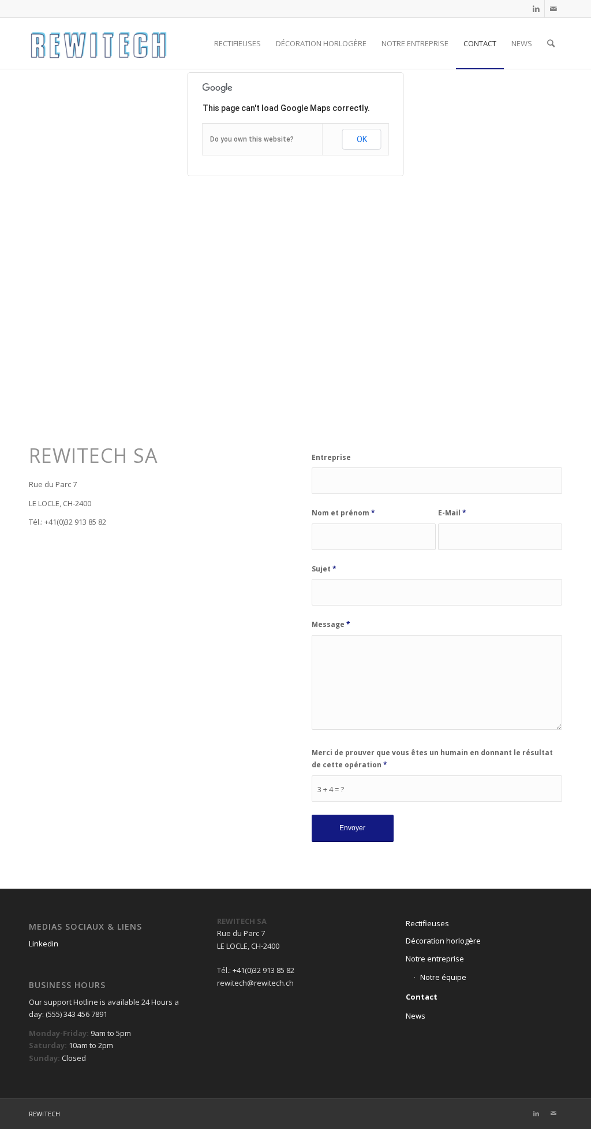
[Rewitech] (98, 43)
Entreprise (331, 457)
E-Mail (452, 513)
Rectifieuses (427, 923)
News (415, 1016)
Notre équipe (443, 977)
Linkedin (44, 943)
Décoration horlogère (443, 940)
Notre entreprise (435, 958)
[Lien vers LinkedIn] (536, 8)
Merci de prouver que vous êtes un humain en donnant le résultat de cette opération (432, 759)
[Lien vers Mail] (553, 8)
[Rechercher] (551, 43)
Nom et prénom (343, 513)
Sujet (324, 569)
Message (331, 624)
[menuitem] (237, 43)
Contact (421, 996)
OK (362, 139)
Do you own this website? (252, 139)
